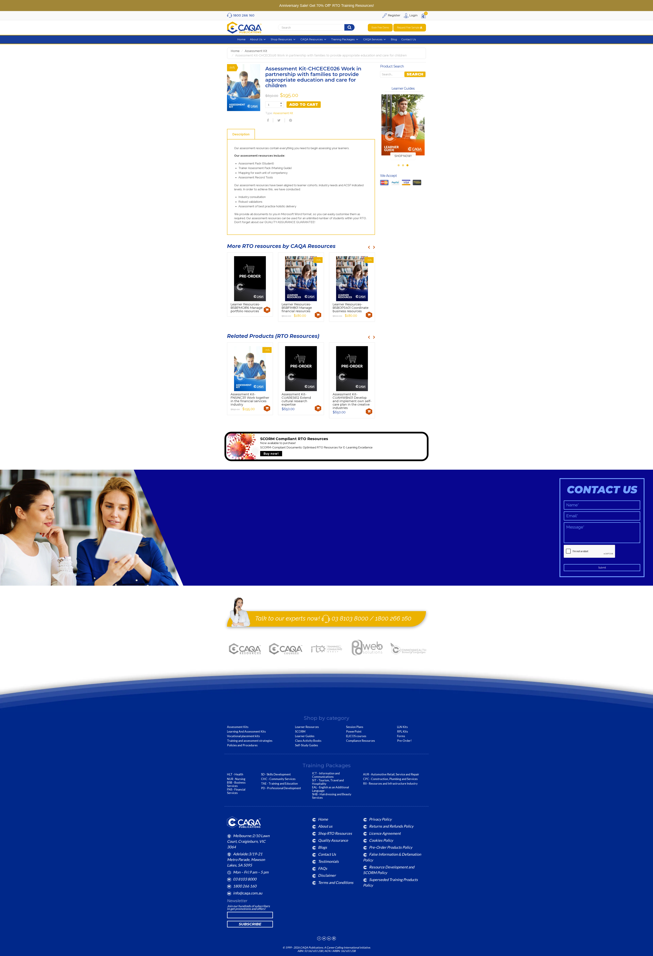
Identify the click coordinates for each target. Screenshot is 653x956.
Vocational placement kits (243, 736)
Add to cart (303, 104)
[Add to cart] (267, 310)
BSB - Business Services (236, 784)
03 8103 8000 (350, 618)
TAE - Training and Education (279, 783)
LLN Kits (402, 727)
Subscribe (250, 924)
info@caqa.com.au (247, 893)
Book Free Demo (380, 27)
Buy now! (271, 453)
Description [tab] (240, 134)
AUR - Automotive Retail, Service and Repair (391, 774)
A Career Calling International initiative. (347, 947)
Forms (401, 736)
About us (325, 826)
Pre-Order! (404, 740)
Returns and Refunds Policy (391, 826)
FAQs (322, 868)
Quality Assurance (333, 840)
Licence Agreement (385, 833)
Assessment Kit (256, 51)
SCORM (300, 731)
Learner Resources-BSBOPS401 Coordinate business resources (351, 308)
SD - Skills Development (276, 774)
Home (235, 51)
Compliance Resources (360, 740)
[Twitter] (278, 120)
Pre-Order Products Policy (390, 847)
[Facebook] (267, 120)
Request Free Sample (408, 27)
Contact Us (327, 854)
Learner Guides (304, 736)
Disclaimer (327, 875)
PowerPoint (354, 731)
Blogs (322, 847)
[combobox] (320, 27)
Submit (602, 567)
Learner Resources (307, 727)
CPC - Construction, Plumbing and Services (390, 779)
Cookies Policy (381, 840)
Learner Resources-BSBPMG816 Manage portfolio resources (247, 308)
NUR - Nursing (236, 779)
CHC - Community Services (278, 779)
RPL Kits (402, 731)
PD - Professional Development (281, 788)
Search (415, 74)
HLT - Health (235, 774)
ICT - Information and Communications (326, 775)
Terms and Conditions (335, 882)
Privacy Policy (380, 819)
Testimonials (328, 861)
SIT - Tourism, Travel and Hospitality (328, 782)
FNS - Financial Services (236, 791)
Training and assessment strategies (249, 740)
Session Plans (354, 727)
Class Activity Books (308, 740)
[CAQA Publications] (244, 27)
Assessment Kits (237, 727)
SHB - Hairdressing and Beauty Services (331, 796)
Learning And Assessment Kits (246, 731)
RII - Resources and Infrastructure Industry (390, 783)
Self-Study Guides (306, 745)
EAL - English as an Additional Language (330, 789)
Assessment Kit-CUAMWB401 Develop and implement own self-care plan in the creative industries (352, 401)
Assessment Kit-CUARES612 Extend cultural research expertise (296, 399)
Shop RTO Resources (335, 833)
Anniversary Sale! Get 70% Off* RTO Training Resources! (326, 5)
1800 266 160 (393, 618)
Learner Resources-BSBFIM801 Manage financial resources (297, 308)
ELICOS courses (356, 736)
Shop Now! (403, 156)
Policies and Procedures (242, 745)
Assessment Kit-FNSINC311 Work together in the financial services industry (250, 399)
